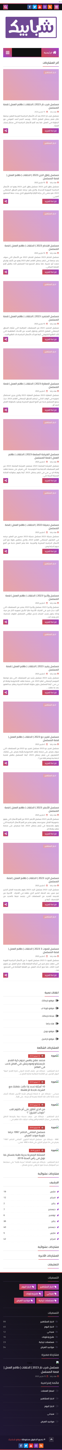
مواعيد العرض (23, 1300)
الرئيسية (48, 53)
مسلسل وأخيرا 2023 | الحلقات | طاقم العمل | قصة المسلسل (32, 597)
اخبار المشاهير (47, 1287)
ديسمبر (29, 1209)
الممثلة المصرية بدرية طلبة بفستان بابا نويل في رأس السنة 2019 (24, 1156)
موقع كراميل (48, 1039)
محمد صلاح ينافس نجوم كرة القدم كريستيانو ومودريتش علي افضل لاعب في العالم (25, 1063)
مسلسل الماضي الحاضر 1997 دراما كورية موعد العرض (26, 1134)
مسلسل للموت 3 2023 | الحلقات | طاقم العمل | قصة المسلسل (33, 950)
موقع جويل (49, 1031)
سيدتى (50, 1414)
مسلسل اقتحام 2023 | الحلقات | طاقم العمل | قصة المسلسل (32, 247)
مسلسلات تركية (46, 1300)
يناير (29, 1203)
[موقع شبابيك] (31, 27)
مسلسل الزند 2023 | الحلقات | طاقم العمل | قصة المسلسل (33, 880)
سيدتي (50, 1293)
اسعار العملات (47, 1391)
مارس (29, 1191)
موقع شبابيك (14, 1439)
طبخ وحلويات (32, 1293)
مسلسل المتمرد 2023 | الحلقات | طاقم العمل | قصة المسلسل (31, 318)
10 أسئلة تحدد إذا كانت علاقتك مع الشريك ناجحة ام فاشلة (27, 1088)
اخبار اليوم (26, 1287)
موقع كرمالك (48, 1001)
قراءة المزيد (50, 131)
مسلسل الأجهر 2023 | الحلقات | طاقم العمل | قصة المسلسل (32, 809)
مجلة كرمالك (48, 1016)
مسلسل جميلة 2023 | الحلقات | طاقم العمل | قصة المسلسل (32, 526)
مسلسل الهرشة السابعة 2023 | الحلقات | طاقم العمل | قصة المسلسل (33, 456)
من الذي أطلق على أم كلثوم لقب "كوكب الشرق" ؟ (27, 1111)
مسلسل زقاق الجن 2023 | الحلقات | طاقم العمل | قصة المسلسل (33, 177)
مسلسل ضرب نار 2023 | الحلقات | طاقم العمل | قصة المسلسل (31, 106)
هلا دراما (50, 1023)
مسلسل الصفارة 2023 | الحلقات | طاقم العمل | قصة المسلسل (31, 385)
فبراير (29, 1197)
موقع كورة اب (47, 1008)
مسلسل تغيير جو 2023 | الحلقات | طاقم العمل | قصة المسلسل (33, 738)
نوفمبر (29, 1215)
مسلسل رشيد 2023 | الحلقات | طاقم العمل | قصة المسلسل (32, 668)
